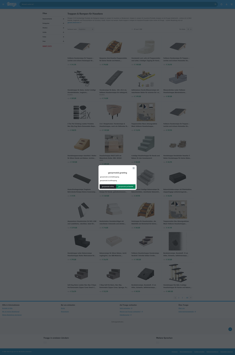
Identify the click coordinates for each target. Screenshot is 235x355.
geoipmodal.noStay (108, 186)
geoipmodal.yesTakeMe (125, 186)
